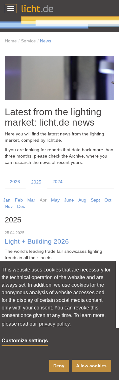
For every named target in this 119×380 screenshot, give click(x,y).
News (45, 40)
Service (28, 40)
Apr (43, 199)
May (55, 199)
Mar (31, 199)
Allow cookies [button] (91, 365)
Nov (9, 206)
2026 (15, 181)
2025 (36, 181)
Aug (82, 199)
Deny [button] (58, 365)
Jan (6, 199)
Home (11, 40)
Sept (95, 199)
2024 (57, 181)
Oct (107, 199)
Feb (19, 199)
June (69, 199)
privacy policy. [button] (55, 324)
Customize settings (25, 340)
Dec (21, 206)
